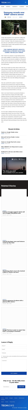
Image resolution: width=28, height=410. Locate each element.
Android (4, 240)
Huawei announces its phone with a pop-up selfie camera (13, 301)
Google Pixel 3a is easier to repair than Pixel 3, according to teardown (14, 330)
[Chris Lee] (5, 17)
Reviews (2, 133)
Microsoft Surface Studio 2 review (10, 137)
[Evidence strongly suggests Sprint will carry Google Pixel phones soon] (14, 199)
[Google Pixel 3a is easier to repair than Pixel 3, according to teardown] (14, 317)
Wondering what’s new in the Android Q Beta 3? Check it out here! (14, 271)
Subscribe (21, 386)
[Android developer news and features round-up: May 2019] (14, 229)
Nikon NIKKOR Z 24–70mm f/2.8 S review (12, 146)
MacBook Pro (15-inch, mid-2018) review (11, 151)
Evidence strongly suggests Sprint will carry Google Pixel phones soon (14, 212)
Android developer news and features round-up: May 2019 (14, 242)
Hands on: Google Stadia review (9, 132)
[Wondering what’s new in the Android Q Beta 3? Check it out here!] (14, 258)
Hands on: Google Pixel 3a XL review (10, 142)
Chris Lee (4, 244)
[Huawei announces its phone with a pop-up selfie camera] (14, 288)
